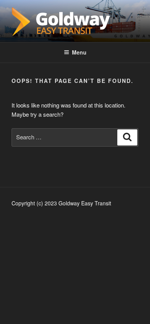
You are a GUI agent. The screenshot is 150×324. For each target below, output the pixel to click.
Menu (79, 52)
